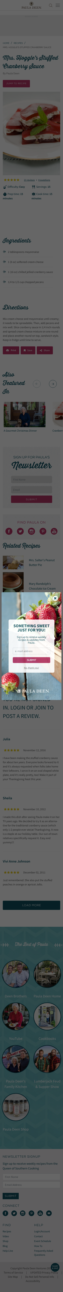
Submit (31, 660)
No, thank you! (31, 667)
